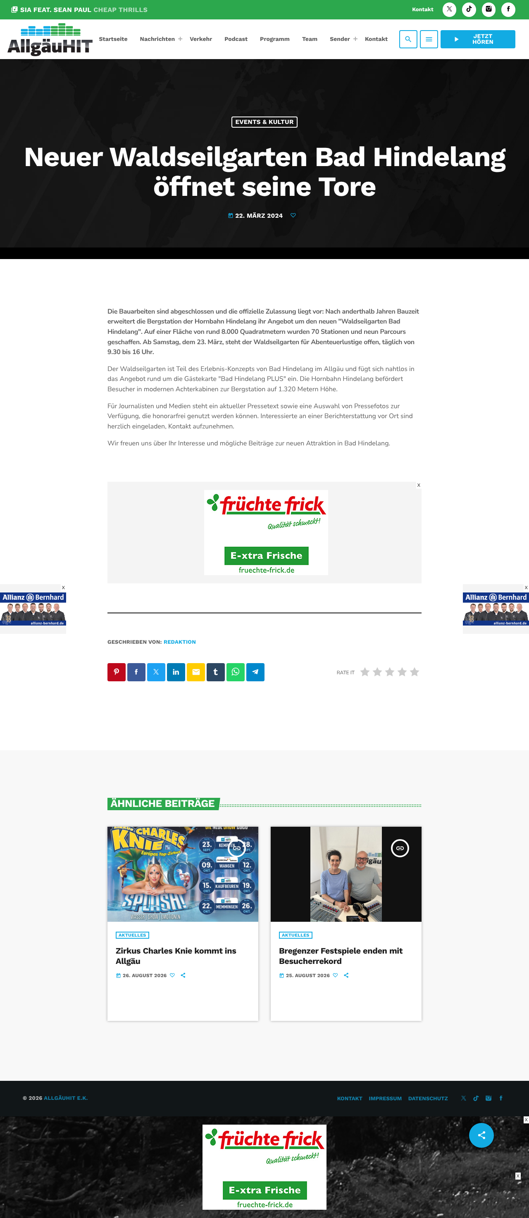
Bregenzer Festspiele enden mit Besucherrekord (341, 956)
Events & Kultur (264, 122)
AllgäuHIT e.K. (66, 1098)
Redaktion (180, 642)
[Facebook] (508, 9)
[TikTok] (469, 9)
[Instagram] (489, 9)
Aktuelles (132, 935)
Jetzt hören (472, 39)
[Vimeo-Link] (50, 39)
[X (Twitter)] (450, 9)
